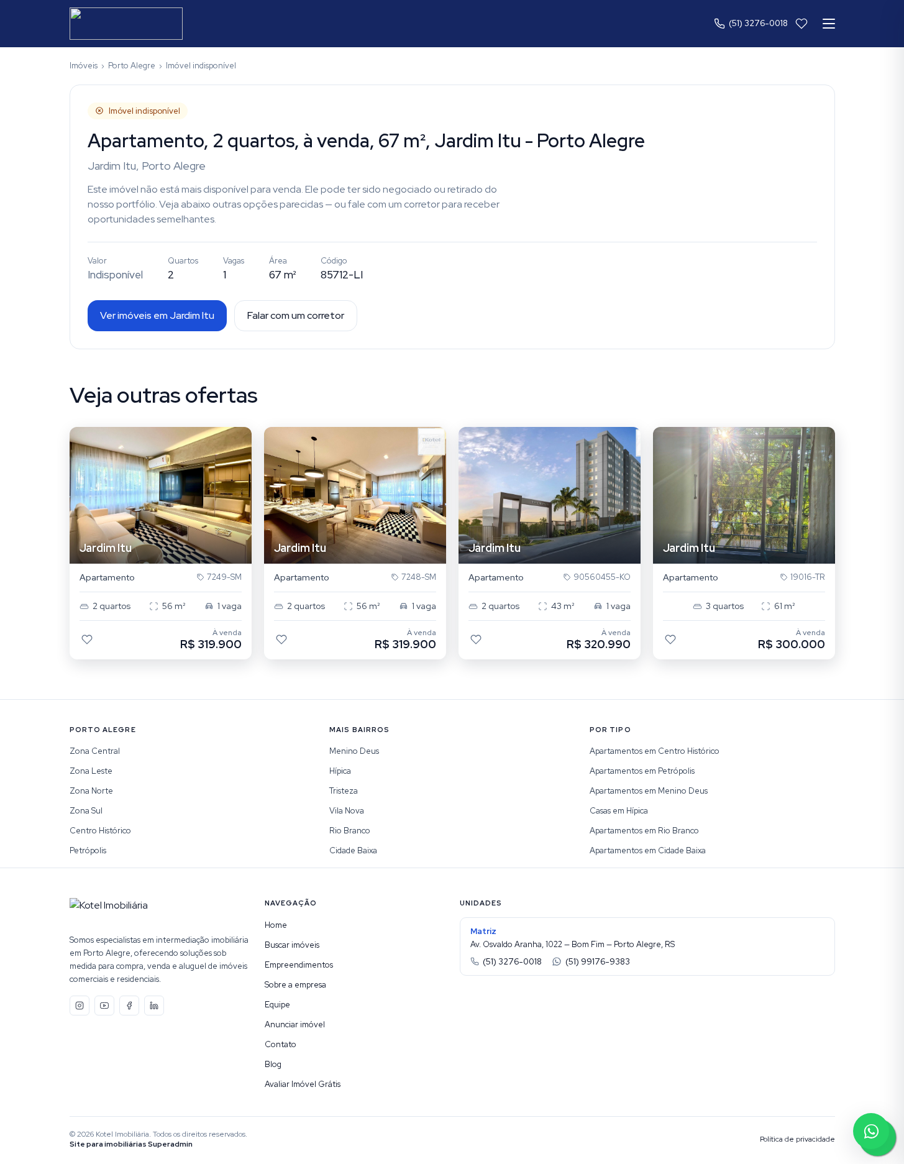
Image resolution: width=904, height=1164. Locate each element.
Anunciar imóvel (295, 1024)
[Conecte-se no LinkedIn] (154, 1005)
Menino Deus (354, 751)
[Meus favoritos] (801, 23)
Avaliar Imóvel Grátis (302, 1084)
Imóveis (84, 65)
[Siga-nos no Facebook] (129, 1005)
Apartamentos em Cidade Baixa (648, 850)
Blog (273, 1064)
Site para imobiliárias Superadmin (131, 1144)
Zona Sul (86, 810)
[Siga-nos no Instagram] (79, 1005)
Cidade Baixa (353, 850)
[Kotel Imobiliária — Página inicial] (126, 23)
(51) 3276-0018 (758, 23)
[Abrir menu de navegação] (829, 23)
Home (276, 925)
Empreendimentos (299, 965)
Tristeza (343, 791)
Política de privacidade (797, 1139)
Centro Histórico (100, 830)
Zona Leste (91, 771)
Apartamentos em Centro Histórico (654, 751)
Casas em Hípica (619, 810)
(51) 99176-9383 (597, 961)
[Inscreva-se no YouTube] (104, 1005)
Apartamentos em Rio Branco (644, 830)
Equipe (277, 1004)
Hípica (340, 771)
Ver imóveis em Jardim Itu (157, 315)
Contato (280, 1044)
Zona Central (95, 751)
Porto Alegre (131, 65)
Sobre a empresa (295, 984)
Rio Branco (349, 830)
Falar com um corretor (295, 315)
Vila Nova (346, 810)
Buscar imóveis (292, 945)
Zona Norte (91, 791)
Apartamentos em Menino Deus (649, 791)
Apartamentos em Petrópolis (642, 771)
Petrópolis (88, 850)
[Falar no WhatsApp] (871, 1131)
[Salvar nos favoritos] (87, 639)
